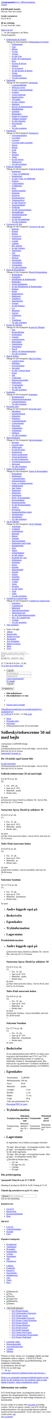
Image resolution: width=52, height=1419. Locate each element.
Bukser (15, 536)
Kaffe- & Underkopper (21, 59)
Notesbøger (16, 346)
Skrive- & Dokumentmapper (24, 351)
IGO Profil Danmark (15, 1308)
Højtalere (15, 104)
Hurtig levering (13, 636)
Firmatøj (15, 538)
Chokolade (16, 378)
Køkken (15, 289)
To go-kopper (17, 68)
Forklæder (16, 277)
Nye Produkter (12, 641)
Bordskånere (17, 274)
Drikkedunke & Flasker (16, 39)
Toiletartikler (17, 428)
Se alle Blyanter (18, 450)
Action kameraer (19, 95)
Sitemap (9, 1351)
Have (14, 188)
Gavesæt (15, 140)
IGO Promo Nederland (21, 1337)
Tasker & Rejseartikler (15, 469)
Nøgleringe (16, 250)
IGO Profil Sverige (20, 1328)
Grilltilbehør (17, 186)
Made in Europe (13, 644)
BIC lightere (17, 246)
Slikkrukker (17, 382)
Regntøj (15, 567)
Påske (14, 152)
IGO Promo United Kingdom (24, 1320)
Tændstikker (17, 262)
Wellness (15, 433)
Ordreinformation (13, 1229)
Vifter (14, 593)
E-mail (29, 714)
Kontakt (9, 1231)
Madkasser (16, 296)
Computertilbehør (19, 85)
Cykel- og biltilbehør (20, 174)
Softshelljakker (18, 553)
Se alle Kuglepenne (20, 459)
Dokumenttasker (19, 481)
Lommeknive (17, 605)
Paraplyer (16, 195)
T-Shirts (9, 1254)
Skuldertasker (17, 514)
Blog (8, 646)
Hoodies (15, 586)
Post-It (14, 349)
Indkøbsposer (17, 486)
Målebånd (16, 608)
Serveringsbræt (18, 366)
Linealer (15, 337)
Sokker (15, 574)
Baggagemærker (19, 502)
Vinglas (15, 54)
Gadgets (15, 92)
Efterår (14, 147)
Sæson (14, 145)
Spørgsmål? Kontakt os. (11, 753)
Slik (13, 375)
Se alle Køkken (18, 306)
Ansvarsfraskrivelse (14, 1346)
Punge (14, 565)
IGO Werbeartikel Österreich (24, 1313)
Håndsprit (16, 418)
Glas (14, 47)
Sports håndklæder (19, 284)
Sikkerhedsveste (18, 613)
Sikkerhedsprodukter (20, 610)
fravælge (31, 1405)
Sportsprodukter (18, 205)
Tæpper (15, 313)
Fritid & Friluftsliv (14, 167)
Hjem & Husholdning (15, 270)
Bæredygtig (11, 634)
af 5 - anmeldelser (18, 2)
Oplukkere (16, 298)
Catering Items (18, 361)
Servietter (16, 368)
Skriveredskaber (13, 438)
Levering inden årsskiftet (22, 143)
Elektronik (10, 80)
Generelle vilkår (13, 1342)
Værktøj (15, 620)
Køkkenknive (17, 294)
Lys (13, 308)
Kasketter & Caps (19, 558)
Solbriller (15, 577)
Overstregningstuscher (21, 462)
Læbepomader (18, 423)
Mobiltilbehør (17, 109)
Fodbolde (16, 207)
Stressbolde (16, 260)
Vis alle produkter (19, 78)
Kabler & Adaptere (20, 116)
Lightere (15, 243)
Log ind (10, 671)
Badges (15, 234)
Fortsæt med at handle (15, 705)
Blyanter (15, 442)
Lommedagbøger (19, 402)
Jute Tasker (16, 488)
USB (14, 126)
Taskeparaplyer (18, 200)
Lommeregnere (18, 339)
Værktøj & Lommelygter (16, 598)
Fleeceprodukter (18, 541)
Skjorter (15, 572)
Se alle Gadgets (18, 102)
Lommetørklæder (19, 421)
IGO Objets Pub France (22, 1332)
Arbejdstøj (16, 526)
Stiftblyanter (17, 447)
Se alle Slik (16, 387)
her (14, 1414)
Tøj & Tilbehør (12, 522)
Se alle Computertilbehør (22, 90)
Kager (14, 373)
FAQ (8, 648)
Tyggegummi (17, 385)
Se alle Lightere (18, 248)
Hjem (8, 718)
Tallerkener (16, 315)
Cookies (9, 1349)
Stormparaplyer (18, 198)
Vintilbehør (16, 320)
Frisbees (15, 181)
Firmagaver (11, 131)
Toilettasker (16, 430)
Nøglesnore (16, 238)
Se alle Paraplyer (19, 202)
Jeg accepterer (7, 1417)
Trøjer (14, 584)
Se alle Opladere (19, 121)
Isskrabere (16, 603)
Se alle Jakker (17, 555)
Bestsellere (11, 639)
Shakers (15, 66)
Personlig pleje (12, 406)
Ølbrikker (16, 363)
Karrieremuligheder (14, 1214)
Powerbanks (17, 123)
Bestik (14, 291)
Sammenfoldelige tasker (22, 512)
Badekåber (16, 282)
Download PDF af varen (16, 1104)
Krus (14, 61)
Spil (13, 253)
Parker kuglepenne (19, 454)
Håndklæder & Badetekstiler (24, 279)
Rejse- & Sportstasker (21, 498)
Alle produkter (12, 625)
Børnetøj (15, 534)
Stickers (15, 258)
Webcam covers (18, 87)
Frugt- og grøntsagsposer (22, 483)
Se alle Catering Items (21, 370)
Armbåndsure (17, 531)
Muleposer (16, 493)
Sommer (15, 155)
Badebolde (16, 171)
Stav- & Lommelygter (21, 617)
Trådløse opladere (19, 119)
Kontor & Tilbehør (14, 325)
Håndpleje (16, 416)
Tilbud (9, 632)
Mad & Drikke (12, 356)
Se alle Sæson (17, 159)
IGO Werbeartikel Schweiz (23, 1318)
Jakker (14, 550)
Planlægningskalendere (21, 399)
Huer (14, 548)
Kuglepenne (17, 452)
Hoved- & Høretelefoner (22, 107)
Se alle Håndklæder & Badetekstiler (27, 286)
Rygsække (16, 510)
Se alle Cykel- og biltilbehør (23, 179)
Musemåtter (17, 342)
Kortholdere (17, 334)
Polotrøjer (16, 562)
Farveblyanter (17, 445)
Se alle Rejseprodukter (21, 505)
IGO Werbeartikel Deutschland (25, 1335)
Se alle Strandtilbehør (21, 219)
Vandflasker (17, 75)
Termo (14, 73)
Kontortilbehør (18, 332)
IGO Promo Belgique (21, 1325)
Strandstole (16, 217)
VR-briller (16, 99)
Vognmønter (17, 265)
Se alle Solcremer (8, 764)
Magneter (16, 310)
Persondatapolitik (13, 1344)
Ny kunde (10, 681)
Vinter (14, 157)
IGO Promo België (20, 1323)
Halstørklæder (18, 546)
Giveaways (16, 236)
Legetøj (15, 241)
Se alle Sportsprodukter (21, 210)
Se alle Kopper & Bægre (22, 71)
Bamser (15, 231)
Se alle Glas (17, 56)
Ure (13, 318)
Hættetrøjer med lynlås (21, 543)
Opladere (15, 111)
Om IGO (10, 1209)
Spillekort (16, 255)
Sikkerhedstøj (17, 570)
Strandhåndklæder (19, 214)
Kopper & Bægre (19, 63)
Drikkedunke (17, 44)
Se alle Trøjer (17, 589)
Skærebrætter (17, 301)
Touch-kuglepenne (19, 457)
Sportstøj (15, 579)
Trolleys (15, 507)
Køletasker (16, 490)
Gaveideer (16, 138)
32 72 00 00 (6, 714)
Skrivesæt (16, 464)
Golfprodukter (18, 183)
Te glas (15, 51)
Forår (14, 150)
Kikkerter (16, 193)
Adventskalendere (19, 135)
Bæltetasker (17, 476)
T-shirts (15, 581)
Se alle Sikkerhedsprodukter (23, 615)
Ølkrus (14, 49)
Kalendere (10, 392)
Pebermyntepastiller (20, 380)
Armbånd (16, 529)
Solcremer (16, 426)
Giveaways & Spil (14, 224)
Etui (13, 330)
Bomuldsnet (17, 474)
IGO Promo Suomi (20, 1316)
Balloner (15, 229)
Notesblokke (17, 344)
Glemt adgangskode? (15, 679)
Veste (14, 591)
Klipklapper (17, 560)
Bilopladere (16, 114)
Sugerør (15, 303)
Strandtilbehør (18, 212)
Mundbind (16, 411)
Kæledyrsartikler (19, 191)
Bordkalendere (18, 397)
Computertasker (18, 478)
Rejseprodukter (18, 500)
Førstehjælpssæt (18, 414)
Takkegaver (17, 162)
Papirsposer (16, 495)
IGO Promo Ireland (20, 1311)
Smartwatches (17, 97)
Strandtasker (17, 517)
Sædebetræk (17, 176)
